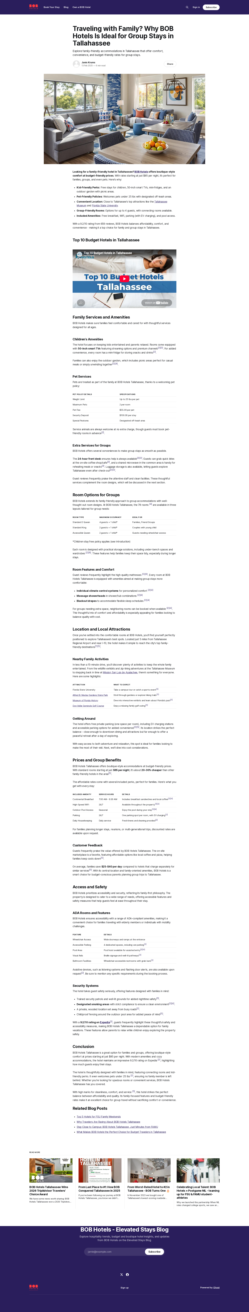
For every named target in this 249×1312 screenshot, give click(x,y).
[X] (121, 1274)
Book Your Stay (52, 7)
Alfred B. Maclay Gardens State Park (90, 695)
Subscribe (211, 7)
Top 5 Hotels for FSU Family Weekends (99, 1116)
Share (170, 64)
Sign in (196, 7)
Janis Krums (88, 62)
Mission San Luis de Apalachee (120, 672)
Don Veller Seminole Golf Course (88, 705)
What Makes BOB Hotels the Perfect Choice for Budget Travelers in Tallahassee (121, 1132)
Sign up (125, 1287)
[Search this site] (187, 7)
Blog (66, 7)
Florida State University (105, 205)
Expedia (105, 1022)
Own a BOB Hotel (81, 7)
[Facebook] (127, 1274)
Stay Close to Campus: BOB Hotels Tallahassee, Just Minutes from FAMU (117, 1127)
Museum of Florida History (85, 700)
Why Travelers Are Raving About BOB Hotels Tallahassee (108, 1121)
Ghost (216, 1287)
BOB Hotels (141, 171)
